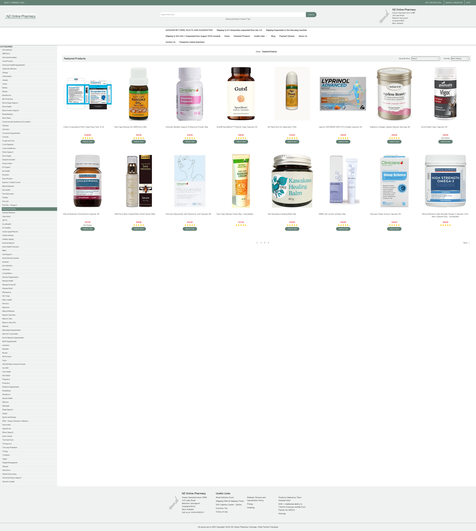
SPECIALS (6, 54)
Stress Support (7, 432)
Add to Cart (87, 98)
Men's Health (7, 300)
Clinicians (5, 129)
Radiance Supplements (10, 387)
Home (227, 36)
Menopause (6, 292)
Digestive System (8, 160)
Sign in (448, 2)
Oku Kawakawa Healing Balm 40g (282, 214)
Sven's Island (7, 436)
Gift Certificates (433, 2)
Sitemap (282, 513)
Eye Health (6, 190)
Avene (4, 84)
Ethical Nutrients (8, 186)
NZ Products (6, 357)
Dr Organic (6, 167)
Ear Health (6, 171)
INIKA (4, 250)
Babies (4, 88)
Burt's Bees (6, 118)
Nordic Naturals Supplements (13, 338)
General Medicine (8, 213)
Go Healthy (6, 228)
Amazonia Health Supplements (13, 65)
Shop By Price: (404, 58)
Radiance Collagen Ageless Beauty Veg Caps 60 (390, 127)
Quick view (87, 89)
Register (458, 2)
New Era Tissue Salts (10, 334)
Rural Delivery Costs (225, 497)
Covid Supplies (8, 144)
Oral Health (6, 372)
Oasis (4, 360)
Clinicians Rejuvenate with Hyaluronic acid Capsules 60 (188, 214)
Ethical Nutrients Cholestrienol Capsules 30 (81, 214)
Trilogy (5, 451)
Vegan (4, 459)
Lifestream (6, 269)
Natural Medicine (8, 311)
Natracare (5, 307)
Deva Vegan (6, 156)
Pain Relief (6, 376)
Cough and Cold (8, 141)
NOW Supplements (9, 341)
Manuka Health (7, 281)
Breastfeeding (7, 114)
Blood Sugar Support (10, 103)
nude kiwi (5, 345)
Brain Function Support (10, 110)
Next (465, 243)
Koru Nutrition (7, 266)
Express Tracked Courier (11, 182)
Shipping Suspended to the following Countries (286, 30)
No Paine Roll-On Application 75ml (282, 127)
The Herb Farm (8, 440)
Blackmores (6, 95)
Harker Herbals (8, 235)
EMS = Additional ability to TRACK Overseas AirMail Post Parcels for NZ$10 (292, 507)
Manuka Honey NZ (9, 285)
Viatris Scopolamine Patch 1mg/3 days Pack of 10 (83, 127)
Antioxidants (7, 76)
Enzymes (5, 175)
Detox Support (7, 152)
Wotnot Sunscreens (9, 474)
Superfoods (6, 429)
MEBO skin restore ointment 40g (332, 214)
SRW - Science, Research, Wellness (15, 421)
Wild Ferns (6, 470)
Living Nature (7, 273)
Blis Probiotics (7, 99)
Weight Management (9, 463)
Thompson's (7, 444)
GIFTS (4, 220)
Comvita (5, 137)
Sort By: (447, 58)
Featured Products (242, 36)
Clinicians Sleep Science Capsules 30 (385, 214)
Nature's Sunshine (8, 315)
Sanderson (6, 394)
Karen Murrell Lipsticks (10, 258)
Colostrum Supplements (11, 133)
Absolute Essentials (9, 57)
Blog (273, 36)
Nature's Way (7, 319)
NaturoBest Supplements (11, 330)
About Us (303, 36)
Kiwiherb (5, 262)
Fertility (5, 197)
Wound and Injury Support (11, 478)
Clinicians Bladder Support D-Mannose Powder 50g (187, 127)
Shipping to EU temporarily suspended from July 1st (239, 30)
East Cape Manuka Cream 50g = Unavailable (235, 214)
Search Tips (245, 19)
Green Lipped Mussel (10, 232)
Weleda (5, 466)
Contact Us (170, 42)
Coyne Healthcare (8, 148)
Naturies (5, 326)
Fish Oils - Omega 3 (9, 205)
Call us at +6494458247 (193, 512)
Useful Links (259, 36)
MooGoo (5, 304)
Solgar (4, 413)
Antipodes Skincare (9, 69)
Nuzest (4, 353)
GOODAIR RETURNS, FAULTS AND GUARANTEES (189, 30)
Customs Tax (221, 508)
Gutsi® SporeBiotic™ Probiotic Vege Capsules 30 (237, 127)
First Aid (5, 201)
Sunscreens (6, 425)
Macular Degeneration (10, 277)
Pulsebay (274, 527)
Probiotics (6, 383)
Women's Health (8, 482)
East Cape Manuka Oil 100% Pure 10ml (131, 127)
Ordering (250, 507)
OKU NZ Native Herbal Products (14, 364)
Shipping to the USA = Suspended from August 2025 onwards (193, 36)
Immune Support (8, 243)
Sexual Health (7, 398)
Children (5, 126)
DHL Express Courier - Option (229, 504)
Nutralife (5, 349)
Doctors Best (7, 163)
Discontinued (7, 50)
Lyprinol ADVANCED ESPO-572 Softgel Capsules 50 (340, 127)
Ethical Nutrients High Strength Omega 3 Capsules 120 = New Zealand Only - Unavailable (445, 215)
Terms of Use (222, 512)
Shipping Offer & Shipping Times (230, 501)
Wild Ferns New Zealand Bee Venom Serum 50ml (135, 214)
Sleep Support (7, 410)
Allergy (5, 73)
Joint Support (7, 254)
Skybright (5, 406)
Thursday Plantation (9, 447)
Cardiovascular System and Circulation (16, 122)
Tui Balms (6, 455)
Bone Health (6, 107)
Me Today (6, 296)
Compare (87, 94)
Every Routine (7, 179)
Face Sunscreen (8, 194)
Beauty (4, 91)
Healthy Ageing (8, 239)
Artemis (5, 80)
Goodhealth (6, 224)
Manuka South (7, 288)
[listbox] (425, 59)
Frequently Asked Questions (192, 42)
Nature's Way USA (9, 323)
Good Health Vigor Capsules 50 (434, 127)
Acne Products (7, 61)
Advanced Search (232, 19)
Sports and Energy (9, 417)
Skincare (5, 402)
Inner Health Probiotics (10, 247)
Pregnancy (6, 379)
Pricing (250, 504)
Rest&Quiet (6, 391)
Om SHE (5, 368)
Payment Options (287, 36)
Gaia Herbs (6, 216)
